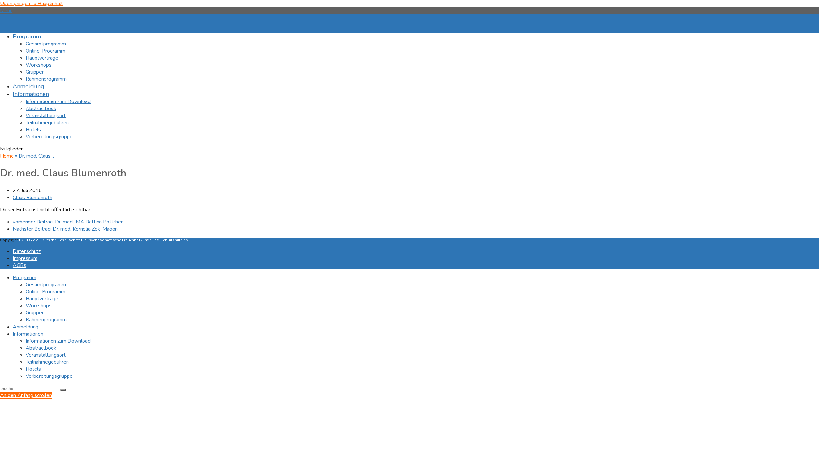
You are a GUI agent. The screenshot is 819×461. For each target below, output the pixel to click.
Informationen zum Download (58, 340)
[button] (6, 10)
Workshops (39, 305)
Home (7, 155)
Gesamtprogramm (46, 284)
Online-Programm (45, 291)
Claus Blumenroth (32, 197)
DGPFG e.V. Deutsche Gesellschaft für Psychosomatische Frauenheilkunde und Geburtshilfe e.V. (104, 240)
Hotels (33, 369)
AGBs (19, 265)
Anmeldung (25, 326)
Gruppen (35, 312)
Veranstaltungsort (46, 355)
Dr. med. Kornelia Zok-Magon (65, 228)
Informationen (28, 333)
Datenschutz (27, 251)
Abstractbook (41, 348)
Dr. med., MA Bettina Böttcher (68, 221)
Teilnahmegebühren (47, 362)
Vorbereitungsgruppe (49, 376)
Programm (24, 277)
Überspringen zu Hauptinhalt (31, 3)
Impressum (25, 258)
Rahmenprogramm (46, 319)
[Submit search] (63, 390)
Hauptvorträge (42, 298)
